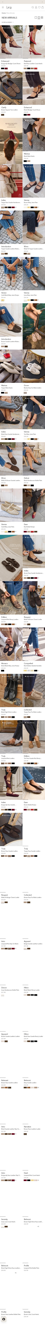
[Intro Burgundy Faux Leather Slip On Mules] (11, 1153)
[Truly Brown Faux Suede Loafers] (11, 829)
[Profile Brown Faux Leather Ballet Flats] (11, 1292)
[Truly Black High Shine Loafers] (11, 690)
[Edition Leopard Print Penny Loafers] (11, 597)
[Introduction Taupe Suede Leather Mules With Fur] (11, 227)
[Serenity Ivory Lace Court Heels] (11, 1200)
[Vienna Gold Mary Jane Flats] (11, 505)
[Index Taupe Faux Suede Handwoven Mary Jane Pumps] (11, 180)
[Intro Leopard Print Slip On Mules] (11, 922)
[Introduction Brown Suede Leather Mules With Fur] (11, 320)
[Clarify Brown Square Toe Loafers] (11, 88)
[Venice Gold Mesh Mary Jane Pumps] (11, 273)
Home (4, 13)
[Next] (42, 2)
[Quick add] (20, 56)
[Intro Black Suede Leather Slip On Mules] (11, 1107)
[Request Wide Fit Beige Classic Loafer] (11, 875)
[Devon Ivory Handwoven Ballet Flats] (11, 968)
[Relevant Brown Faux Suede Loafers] (11, 1061)
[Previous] (3, 2)
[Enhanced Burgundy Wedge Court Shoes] (11, 42)
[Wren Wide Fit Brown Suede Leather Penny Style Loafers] (11, 458)
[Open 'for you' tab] (3, 1319)
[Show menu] (3, 7)
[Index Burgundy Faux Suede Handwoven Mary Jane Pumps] (11, 783)
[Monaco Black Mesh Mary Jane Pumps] (11, 644)
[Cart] (42, 7)
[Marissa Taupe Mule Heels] (11, 366)
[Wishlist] (39, 7)
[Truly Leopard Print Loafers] (11, 736)
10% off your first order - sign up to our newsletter (22, 2)
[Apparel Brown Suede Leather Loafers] (11, 1014)
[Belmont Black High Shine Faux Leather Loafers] (11, 1246)
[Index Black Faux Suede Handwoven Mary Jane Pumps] (11, 412)
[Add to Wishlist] (19, 27)
